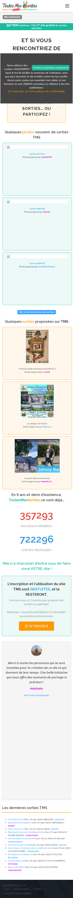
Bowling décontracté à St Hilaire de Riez (26, 832)
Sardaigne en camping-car (20, 854)
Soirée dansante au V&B (19, 844)
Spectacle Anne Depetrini (20, 822)
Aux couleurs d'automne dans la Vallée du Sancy (30, 848)
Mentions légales (22, 889)
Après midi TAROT (16, 867)
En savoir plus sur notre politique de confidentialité (36, 91)
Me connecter (12, 17)
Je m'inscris (36, 626)
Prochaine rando (16, 819)
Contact (38, 889)
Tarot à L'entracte (16, 860)
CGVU (7, 889)
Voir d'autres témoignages (36, 695)
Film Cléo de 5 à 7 (16, 829)
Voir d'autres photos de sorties (36, 312)
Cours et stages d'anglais (18, 893)
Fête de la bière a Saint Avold (21, 838)
